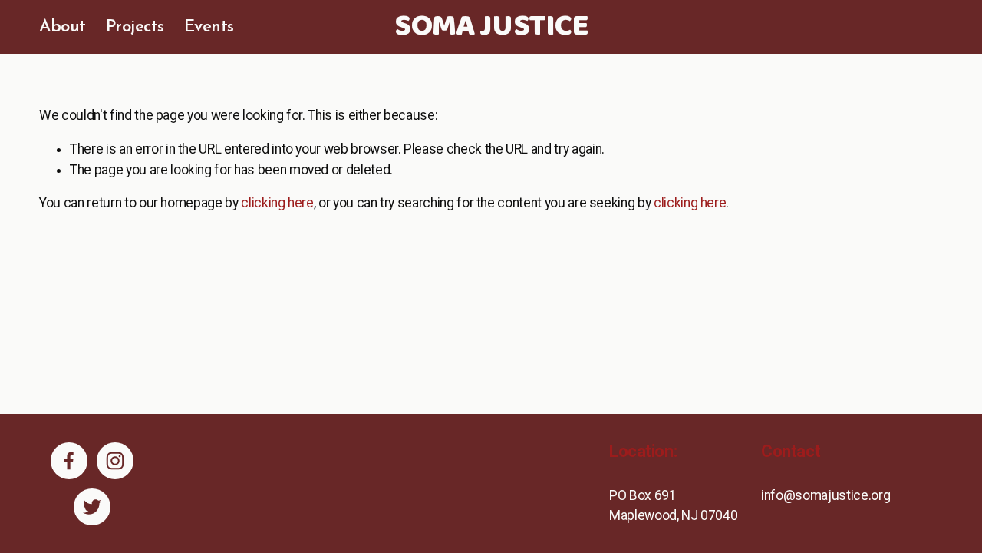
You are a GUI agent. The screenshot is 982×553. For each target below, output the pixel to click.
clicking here (277, 202)
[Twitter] (92, 506)
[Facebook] (69, 460)
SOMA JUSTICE (491, 26)
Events (209, 27)
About (62, 27)
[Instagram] (115, 460)
